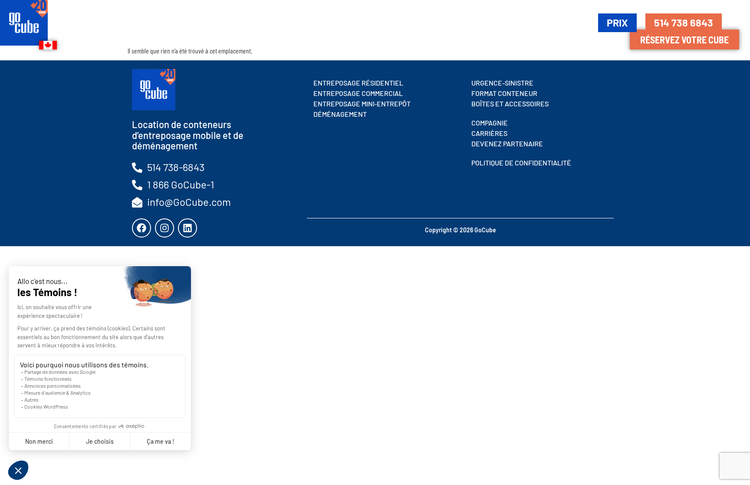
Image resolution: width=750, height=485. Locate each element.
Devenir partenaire (546, 22)
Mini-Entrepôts (301, 22)
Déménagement (389, 22)
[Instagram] (164, 228)
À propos (463, 22)
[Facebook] (141, 228)
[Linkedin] (187, 228)
